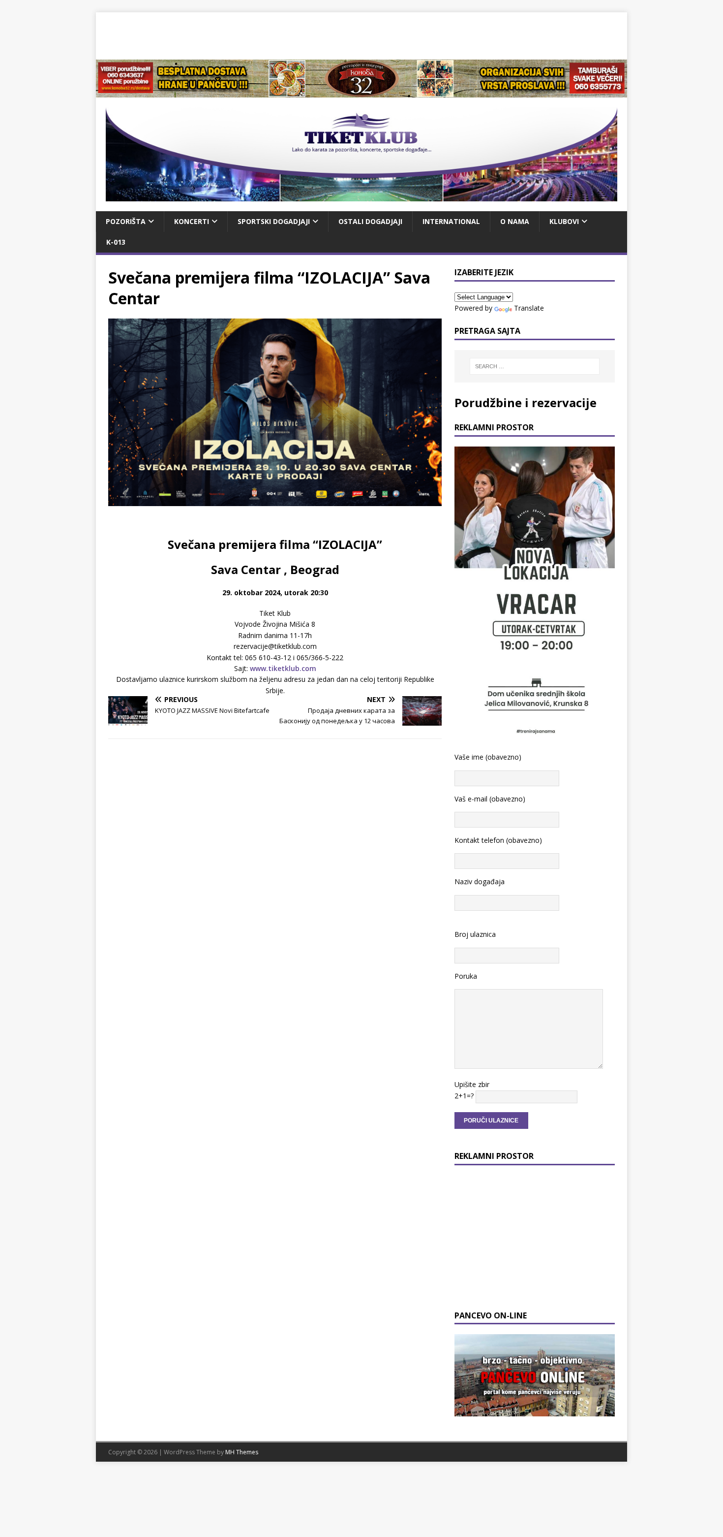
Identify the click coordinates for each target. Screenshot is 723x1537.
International (451, 221)
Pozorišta (126, 221)
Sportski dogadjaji (274, 221)
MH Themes (241, 1452)
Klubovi (564, 221)
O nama (514, 221)
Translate (529, 308)
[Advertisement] (361, 34)
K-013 (115, 242)
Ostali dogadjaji (370, 221)
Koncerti (191, 221)
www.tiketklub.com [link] (283, 668)
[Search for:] (534, 366)
